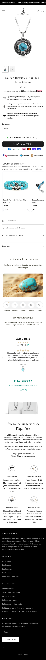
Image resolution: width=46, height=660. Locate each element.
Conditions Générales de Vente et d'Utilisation (19, 612)
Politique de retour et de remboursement (17, 608)
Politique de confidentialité (12, 604)
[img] (23, 342)
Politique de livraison (10, 600)
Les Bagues (6, 565)
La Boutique (6, 561)
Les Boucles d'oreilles (10, 577)
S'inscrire (10, 640)
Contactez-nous (8, 589)
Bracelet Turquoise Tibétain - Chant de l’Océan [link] (15, 201)
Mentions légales (8, 596)
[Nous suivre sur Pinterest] (3, 648)
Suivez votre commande (11, 592)
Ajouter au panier (23, 144)
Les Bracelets (7, 569)
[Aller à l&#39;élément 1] (5, 69)
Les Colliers (6, 573)
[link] (16, 185)
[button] (37, 185)
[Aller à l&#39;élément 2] (12, 69)
